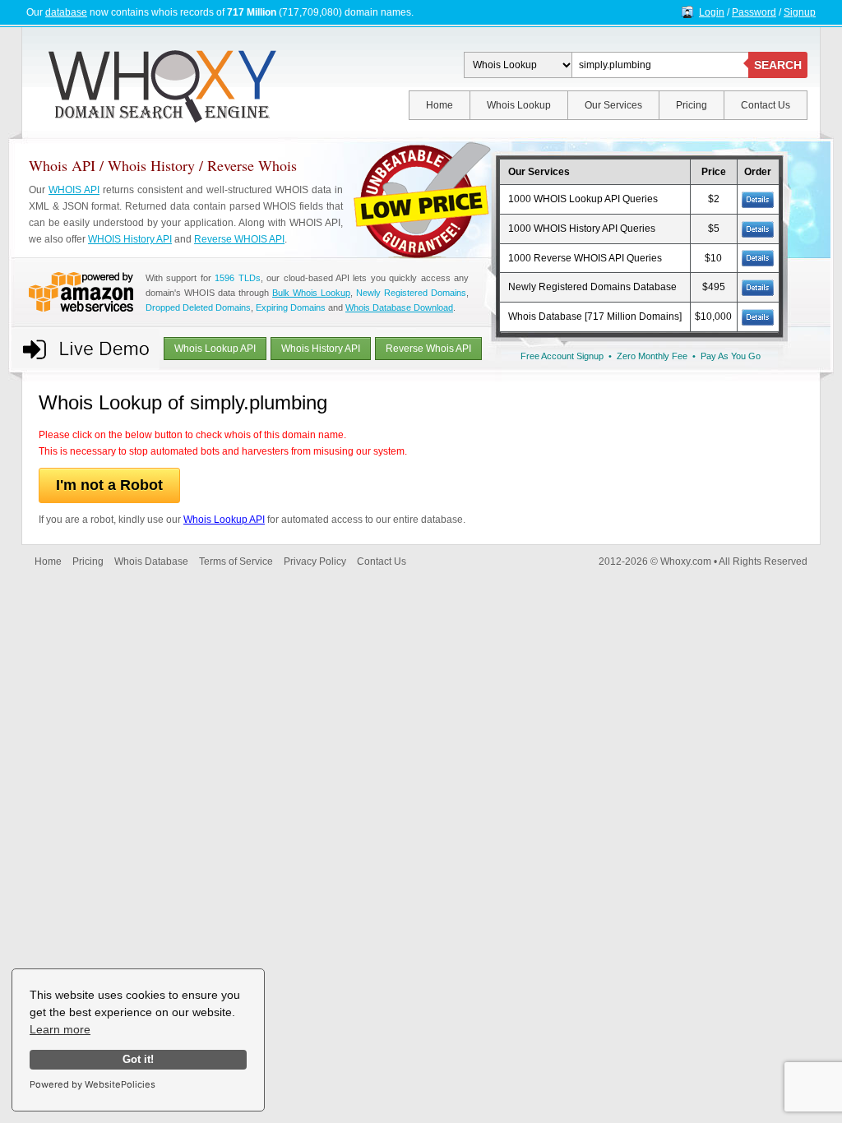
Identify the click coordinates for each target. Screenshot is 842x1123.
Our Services (613, 105)
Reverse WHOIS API (239, 239)
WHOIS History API (130, 239)
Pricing (691, 105)
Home (439, 105)
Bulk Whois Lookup (311, 293)
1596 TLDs (237, 278)
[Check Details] (758, 287)
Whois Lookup (519, 105)
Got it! (138, 1059)
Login (711, 12)
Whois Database (151, 561)
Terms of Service (236, 561)
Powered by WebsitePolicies (92, 1084)
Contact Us (765, 105)
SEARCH (778, 65)
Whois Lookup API (215, 348)
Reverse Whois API (428, 348)
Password (754, 12)
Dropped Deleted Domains (198, 307)
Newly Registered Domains (411, 293)
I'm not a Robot (109, 485)
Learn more (60, 1029)
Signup (800, 12)
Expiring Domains (291, 307)
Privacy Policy (315, 561)
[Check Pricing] (758, 199)
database (66, 12)
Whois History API (320, 348)
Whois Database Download (399, 307)
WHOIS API (74, 190)
